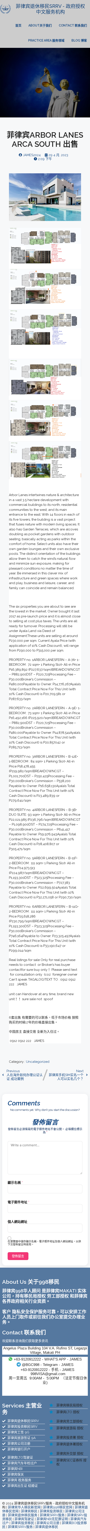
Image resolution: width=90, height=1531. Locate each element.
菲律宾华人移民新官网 (24, 1507)
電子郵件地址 (18, 1202)
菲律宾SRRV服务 (52, 1515)
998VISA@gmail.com (48, 1374)
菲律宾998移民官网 (57, 1507)
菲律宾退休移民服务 (22, 1515)
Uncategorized (37, 1062)
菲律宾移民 (29, 1511)
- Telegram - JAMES (47, 1365)
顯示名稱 (15, 1183)
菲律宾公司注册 (47, 1523)
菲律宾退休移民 (46, 1527)
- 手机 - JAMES (47, 1370)
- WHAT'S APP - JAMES (48, 1359)
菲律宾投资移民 (51, 1511)
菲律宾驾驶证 (24, 1519)
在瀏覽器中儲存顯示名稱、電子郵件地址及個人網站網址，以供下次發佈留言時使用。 (44, 1243)
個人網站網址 (17, 1222)
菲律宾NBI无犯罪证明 (52, 1519)
